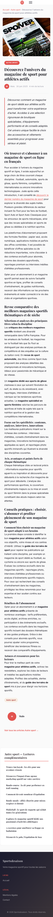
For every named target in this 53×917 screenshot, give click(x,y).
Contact (6, 900)
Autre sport (15, 10)
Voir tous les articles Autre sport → (21, 730)
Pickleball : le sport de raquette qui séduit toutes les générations (26, 811)
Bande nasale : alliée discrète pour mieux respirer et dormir (25, 802)
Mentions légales (10, 895)
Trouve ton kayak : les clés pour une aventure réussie (23, 768)
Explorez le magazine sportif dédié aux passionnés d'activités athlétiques (24, 820)
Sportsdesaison (13, 861)
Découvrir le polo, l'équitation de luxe (24, 837)
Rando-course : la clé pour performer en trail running (25, 787)
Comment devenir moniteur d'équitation (25, 794)
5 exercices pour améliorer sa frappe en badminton (25, 829)
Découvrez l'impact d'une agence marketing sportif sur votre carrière (23, 777)
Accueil (6, 10)
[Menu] (30, 2)
